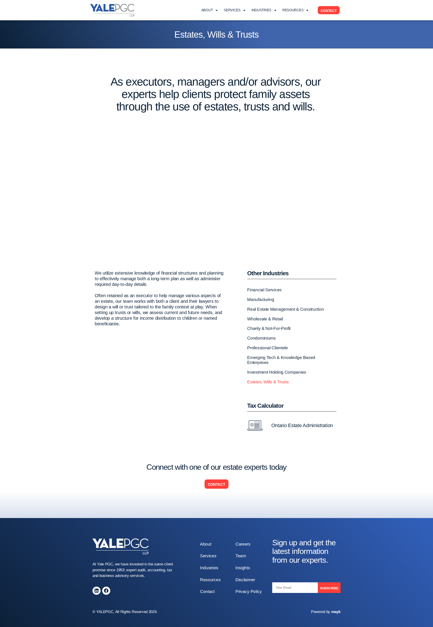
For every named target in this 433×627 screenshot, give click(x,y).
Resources (292, 10)
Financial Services (264, 289)
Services (232, 10)
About (207, 10)
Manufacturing (260, 299)
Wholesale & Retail (265, 319)
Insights (242, 567)
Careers (243, 544)
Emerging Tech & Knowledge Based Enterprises (281, 360)
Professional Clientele (267, 347)
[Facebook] (106, 591)
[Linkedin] (96, 591)
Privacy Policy (248, 591)
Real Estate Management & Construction (285, 309)
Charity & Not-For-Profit (268, 328)
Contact (207, 591)
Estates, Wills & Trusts (268, 381)
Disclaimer (245, 579)
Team (240, 555)
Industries (261, 10)
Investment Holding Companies (276, 372)
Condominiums (261, 338)
